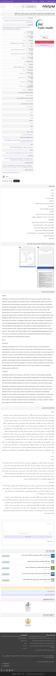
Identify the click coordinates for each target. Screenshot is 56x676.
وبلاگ (25, 643)
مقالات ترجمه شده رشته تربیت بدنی (42, 10)
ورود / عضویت (34, 1)
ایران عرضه (52, 10)
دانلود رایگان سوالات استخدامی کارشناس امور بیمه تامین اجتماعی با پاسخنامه (41, 646)
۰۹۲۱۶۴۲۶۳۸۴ (6, 666)
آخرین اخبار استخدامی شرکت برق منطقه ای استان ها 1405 (43, 640)
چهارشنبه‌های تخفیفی (22, 638)
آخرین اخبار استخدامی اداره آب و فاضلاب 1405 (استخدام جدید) (42, 643)
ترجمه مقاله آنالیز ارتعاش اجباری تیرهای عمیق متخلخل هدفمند (36, 579)
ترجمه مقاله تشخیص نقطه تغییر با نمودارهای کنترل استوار (37, 567)
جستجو (2, 6)
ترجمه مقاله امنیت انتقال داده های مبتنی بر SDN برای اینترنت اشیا (36, 555)
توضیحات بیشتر (6, 556)
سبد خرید (30, 6)
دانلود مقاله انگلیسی (44, 45)
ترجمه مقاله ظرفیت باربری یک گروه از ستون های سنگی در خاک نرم (36, 573)
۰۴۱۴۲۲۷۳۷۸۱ (6, 664)
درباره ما (24, 646)
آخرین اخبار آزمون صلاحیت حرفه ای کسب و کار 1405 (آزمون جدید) (41, 638)
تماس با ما (24, 648)
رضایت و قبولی (23, 640)
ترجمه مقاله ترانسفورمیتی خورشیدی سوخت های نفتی (38, 561)
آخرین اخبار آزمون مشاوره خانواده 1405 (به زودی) (44, 650)
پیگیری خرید (41, 1)
